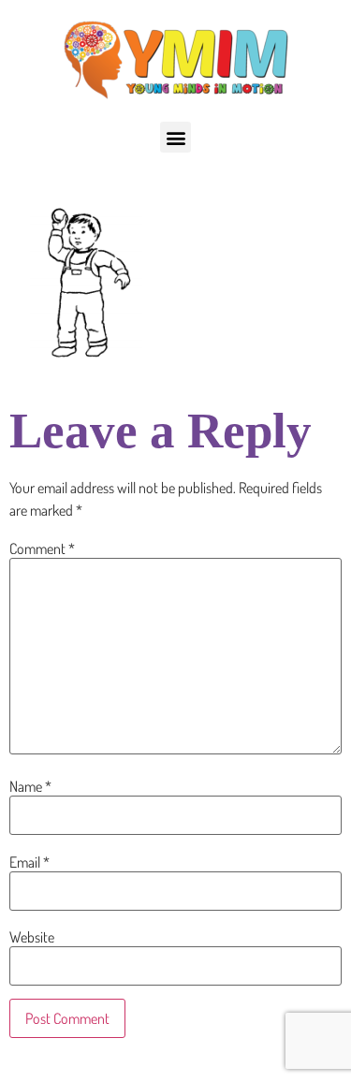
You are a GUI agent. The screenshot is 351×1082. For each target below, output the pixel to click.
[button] (175, 137)
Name (30, 786)
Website (31, 936)
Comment (42, 548)
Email (29, 862)
